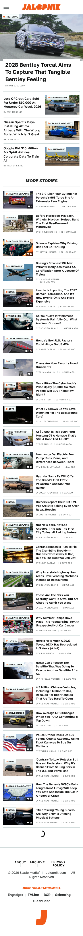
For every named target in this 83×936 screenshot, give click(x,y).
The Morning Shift (18, 338)
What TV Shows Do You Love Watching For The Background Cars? (56, 412)
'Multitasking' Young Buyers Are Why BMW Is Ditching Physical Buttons (55, 813)
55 (31, 328)
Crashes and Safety (61, 123)
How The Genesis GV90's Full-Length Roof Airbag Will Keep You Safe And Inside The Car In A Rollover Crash (57, 790)
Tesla (11, 385)
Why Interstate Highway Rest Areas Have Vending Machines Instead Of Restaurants (57, 576)
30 (31, 701)
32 (31, 584)
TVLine (33, 895)
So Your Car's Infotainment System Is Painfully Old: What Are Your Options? (56, 319)
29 (31, 773)
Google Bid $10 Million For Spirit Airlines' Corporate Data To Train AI (21, 154)
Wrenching (14, 316)
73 (31, 607)
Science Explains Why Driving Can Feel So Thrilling (56, 245)
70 (31, 397)
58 (31, 561)
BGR (47, 895)
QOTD (11, 361)
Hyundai (13, 478)
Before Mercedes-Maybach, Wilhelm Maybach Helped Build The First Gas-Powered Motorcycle (57, 221)
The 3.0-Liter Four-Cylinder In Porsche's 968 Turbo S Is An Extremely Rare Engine (56, 197)
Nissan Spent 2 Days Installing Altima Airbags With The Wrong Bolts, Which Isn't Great (22, 128)
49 (31, 749)
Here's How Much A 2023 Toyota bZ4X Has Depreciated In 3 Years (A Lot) (56, 644)
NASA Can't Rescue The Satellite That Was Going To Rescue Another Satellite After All (57, 668)
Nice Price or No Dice (17, 433)
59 (31, 514)
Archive (37, 862)
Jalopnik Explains (18, 194)
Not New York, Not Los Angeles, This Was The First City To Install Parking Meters (56, 528)
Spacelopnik (15, 664)
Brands (12, 217)
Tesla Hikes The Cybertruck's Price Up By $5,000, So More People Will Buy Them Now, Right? (56, 389)
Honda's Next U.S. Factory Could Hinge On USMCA (54, 342)
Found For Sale (59, 97)
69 (31, 444)
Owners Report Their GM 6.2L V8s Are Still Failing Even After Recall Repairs (57, 505)
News (11, 292)
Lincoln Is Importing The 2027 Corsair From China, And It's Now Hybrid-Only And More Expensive (56, 296)
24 (31, 278)
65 (31, 822)
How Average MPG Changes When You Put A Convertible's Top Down (57, 716)
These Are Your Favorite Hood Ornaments (57, 365)
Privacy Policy (58, 863)
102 (30, 421)
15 (31, 677)
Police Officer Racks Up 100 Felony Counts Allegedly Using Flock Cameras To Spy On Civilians (57, 740)
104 (30, 351)
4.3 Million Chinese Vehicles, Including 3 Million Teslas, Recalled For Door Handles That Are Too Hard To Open (56, 693)
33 (31, 304)
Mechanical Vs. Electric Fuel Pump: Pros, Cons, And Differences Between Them (55, 458)
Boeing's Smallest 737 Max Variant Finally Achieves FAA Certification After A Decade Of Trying (57, 268)
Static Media (29, 872)
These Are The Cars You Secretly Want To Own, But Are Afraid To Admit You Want (57, 598)
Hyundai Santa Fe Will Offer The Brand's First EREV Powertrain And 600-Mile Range (55, 482)
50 (31, 490)
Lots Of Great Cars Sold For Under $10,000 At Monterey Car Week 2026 (22, 102)
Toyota (12, 641)
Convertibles (16, 713)
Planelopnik (57, 149)
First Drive (12, 17)
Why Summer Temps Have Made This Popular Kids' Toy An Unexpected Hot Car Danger (57, 621)
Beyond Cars (15, 548)
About (20, 862)
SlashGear (41, 901)
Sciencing (63, 895)
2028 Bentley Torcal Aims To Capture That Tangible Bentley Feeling (38, 72)
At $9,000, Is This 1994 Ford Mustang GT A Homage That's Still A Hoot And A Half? (56, 435)
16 (31, 798)
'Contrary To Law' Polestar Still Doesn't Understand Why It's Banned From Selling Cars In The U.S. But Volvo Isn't (57, 765)
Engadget (15, 895)
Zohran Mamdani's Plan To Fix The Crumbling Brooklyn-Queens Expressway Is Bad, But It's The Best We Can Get (56, 552)
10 (31, 253)
